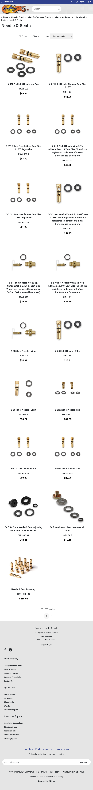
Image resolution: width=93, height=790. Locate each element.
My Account (8, 698)
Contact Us (8, 681)
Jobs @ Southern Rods (13, 666)
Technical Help (10, 731)
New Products (9, 694)
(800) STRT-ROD (46, 637)
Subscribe (83, 762)
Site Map (80, 772)
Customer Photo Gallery (13, 677)
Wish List (7, 706)
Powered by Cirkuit (46, 781)
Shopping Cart (9, 702)
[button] (8, 1)
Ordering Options (10, 739)
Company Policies (11, 673)
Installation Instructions (13, 723)
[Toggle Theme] (72, 1)
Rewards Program (11, 710)
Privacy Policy (68, 772)
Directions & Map (10, 727)
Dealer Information (11, 735)
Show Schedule (10, 669)
